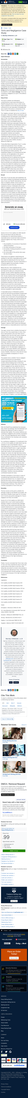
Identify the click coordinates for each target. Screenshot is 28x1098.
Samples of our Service (8, 861)
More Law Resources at (12, 912)
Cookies (3, 1092)
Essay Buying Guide (6, 1028)
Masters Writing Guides (8, 926)
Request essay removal (8, 794)
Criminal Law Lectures (7, 875)
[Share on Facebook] (8, 54)
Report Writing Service (8, 854)
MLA (8, 703)
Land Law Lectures (7, 877)
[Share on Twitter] (11, 54)
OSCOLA (19, 706)
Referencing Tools (6, 922)
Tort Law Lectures (6, 882)
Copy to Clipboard (7, 719)
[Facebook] (2, 1051)
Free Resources (5, 1025)
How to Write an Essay (8, 917)
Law (10, 28)
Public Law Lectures (7, 880)
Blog (2, 1031)
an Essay (14, 850)
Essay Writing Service (6, 999)
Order (20, 2)
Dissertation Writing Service (8, 1002)
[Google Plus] (10, 1051)
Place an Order (14, 958)
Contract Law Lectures (8, 873)
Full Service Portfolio (7, 863)
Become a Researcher (6, 1048)
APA (3, 703)
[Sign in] (26, 2)
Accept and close (6, 24)
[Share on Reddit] (13, 54)
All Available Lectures (7, 884)
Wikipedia (12, 706)
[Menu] (2, 2)
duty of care (20, 110)
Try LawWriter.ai (8, 812)
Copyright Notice (5, 1089)
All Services (4, 1010)
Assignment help (5, 1007)
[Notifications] (24, 2)
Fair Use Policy (5, 1040)
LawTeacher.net (7, 660)
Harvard (19, 703)
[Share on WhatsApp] (17, 54)
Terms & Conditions (6, 1086)
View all (24, 724)
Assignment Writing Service (9, 856)
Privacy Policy (4, 1084)
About (2, 1037)
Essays (5, 28)
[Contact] (23, 2)
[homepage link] (1, 28)
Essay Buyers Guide (7, 920)
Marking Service (6, 859)
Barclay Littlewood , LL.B (10, 35)
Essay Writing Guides (7, 924)
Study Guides (4, 1022)
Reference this (6, 49)
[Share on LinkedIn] (15, 54)
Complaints (4, 1043)
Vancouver (5, 706)
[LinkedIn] (6, 1051)
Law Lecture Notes (7, 915)
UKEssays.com (9, 658)
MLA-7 (13, 703)
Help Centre (4, 1046)
